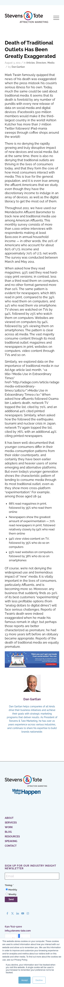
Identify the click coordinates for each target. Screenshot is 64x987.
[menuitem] (54, 18)
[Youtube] (22, 913)
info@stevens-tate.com (18, 930)
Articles (30, 62)
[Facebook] (7, 913)
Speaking (11, 841)
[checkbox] (32, 892)
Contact (11, 845)
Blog (8, 831)
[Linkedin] (17, 913)
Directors (41, 62)
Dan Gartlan (18, 66)
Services (11, 822)
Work (9, 827)
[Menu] (54, 18)
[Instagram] (27, 913)
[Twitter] (12, 913)
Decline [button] (39, 980)
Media (50, 62)
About (9, 817)
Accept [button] (24, 980)
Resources (12, 836)
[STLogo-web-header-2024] (26, 18)
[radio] (32, 889)
